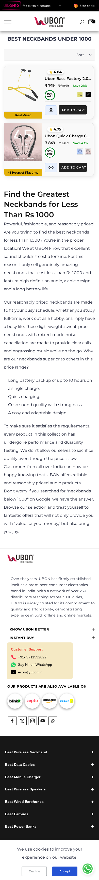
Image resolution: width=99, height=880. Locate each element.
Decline (34, 871)
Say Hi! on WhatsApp (35, 664)
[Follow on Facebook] (12, 721)
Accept (64, 871)
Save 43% (80, 143)
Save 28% (80, 86)
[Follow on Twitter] (22, 721)
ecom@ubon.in (30, 672)
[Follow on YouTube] (42, 721)
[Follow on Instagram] (32, 721)
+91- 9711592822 (32, 657)
